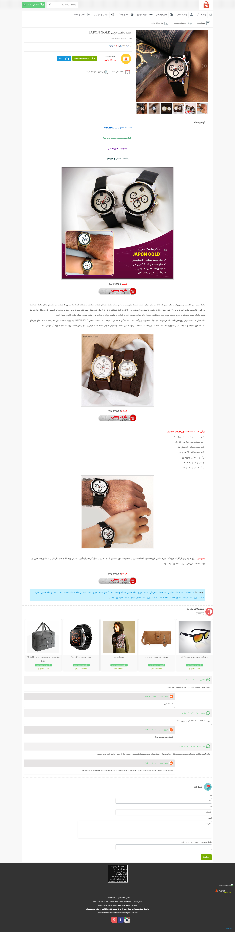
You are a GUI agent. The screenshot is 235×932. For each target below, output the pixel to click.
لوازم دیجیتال (161, 14)
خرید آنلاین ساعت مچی (102, 592)
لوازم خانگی (202, 14)
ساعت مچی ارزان (138, 597)
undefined (229, 929)
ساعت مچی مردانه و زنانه (125, 592)
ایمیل (210, 806)
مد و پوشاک (123, 14)
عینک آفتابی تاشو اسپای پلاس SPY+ (194, 657)
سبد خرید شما (33, 5)
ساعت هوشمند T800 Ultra (81, 657)
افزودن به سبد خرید (82, 58)
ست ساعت (189, 592)
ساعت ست (163, 597)
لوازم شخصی (182, 14)
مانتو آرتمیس (119, 657)
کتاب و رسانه (79, 14)
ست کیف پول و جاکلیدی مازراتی (156, 657)
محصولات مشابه (180, 23)
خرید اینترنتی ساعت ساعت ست (77, 592)
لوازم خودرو (142, 14)
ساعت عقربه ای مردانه (120, 597)
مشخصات (201, 23)
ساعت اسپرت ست (178, 597)
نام (211, 795)
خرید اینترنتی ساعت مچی (51, 592)
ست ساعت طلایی (175, 592)
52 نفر (61, 58)
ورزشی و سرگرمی (101, 14)
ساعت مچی (143, 592)
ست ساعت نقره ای (158, 592)
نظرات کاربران (157, 23)
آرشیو (200, 614)
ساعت (189, 597)
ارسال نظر (206, 857)
